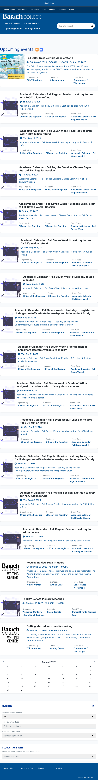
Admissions (22, 10)
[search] (76, 26)
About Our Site (27, 768)
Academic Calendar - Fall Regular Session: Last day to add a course (57, 531)
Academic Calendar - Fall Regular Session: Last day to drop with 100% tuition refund (57, 96)
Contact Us (8, 768)
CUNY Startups (34, 80)
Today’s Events (31, 23)
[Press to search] (92, 25)
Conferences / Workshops (81, 81)
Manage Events (32, 28)
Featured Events (13, 23)
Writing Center (34, 584)
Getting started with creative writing (49, 626)
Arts (44, 10)
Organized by (32, 77)
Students (62, 10)
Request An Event (12, 747)
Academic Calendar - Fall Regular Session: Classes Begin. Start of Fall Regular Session (55, 169)
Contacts (54, 77)
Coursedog (91, 777)
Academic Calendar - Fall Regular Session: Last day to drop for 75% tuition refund (57, 494)
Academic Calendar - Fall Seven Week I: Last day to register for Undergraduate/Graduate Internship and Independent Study (55, 312)
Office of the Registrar (30, 116)
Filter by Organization (11, 731)
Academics (34, 10)
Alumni (71, 10)
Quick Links (49, 3)
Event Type (78, 77)
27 (63, 686)
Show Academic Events (12, 712)
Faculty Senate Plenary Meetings (43, 598)
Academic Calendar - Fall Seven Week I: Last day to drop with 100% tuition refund (56, 132)
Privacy (41, 768)
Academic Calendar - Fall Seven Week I (83, 154)
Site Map (59, 768)
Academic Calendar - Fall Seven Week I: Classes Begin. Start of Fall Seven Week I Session (57, 205)
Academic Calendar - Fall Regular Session (83, 118)
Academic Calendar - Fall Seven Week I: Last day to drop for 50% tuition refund (56, 421)
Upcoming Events (13, 28)
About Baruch (9, 10)
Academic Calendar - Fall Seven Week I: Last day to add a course (58, 278)
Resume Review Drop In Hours (45, 562)
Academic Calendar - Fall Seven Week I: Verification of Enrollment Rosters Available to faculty (52, 348)
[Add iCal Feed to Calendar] (41, 49)
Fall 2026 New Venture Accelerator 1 (50, 58)
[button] (3, 662)
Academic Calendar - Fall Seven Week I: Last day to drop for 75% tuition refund (56, 242)
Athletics (52, 10)
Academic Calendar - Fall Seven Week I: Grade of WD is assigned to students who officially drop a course (52, 385)
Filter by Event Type (10, 722)
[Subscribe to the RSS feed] (37, 49)
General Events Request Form (84, 613)
